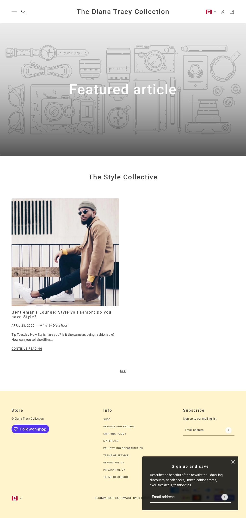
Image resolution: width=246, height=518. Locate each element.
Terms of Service (116, 455)
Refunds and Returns (119, 426)
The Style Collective (123, 177)
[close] (233, 461)
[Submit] (224, 497)
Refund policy (113, 462)
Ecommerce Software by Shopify (123, 498)
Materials (110, 441)
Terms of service (116, 477)
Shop (107, 419)
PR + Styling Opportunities (123, 448)
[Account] (222, 11)
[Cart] (231, 11)
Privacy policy (114, 469)
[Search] (23, 11)
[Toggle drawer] (14, 11)
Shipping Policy (114, 433)
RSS (123, 371)
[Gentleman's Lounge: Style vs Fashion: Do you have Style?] (65, 252)
